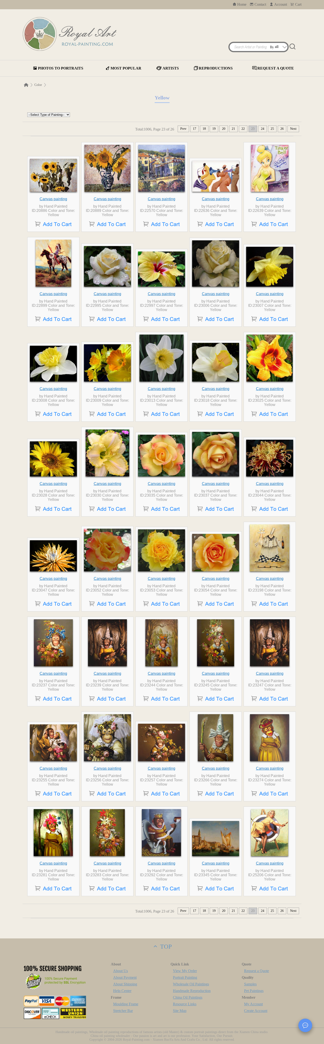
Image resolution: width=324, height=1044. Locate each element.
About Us (120, 971)
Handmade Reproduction (192, 991)
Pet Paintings (254, 991)
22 (243, 128)
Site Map (179, 1011)
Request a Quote (256, 971)
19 (214, 128)
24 (262, 128)
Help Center (122, 991)
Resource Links (184, 1004)
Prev (183, 128)
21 (233, 128)
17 (194, 128)
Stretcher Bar (123, 1011)
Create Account (255, 1011)
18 (204, 128)
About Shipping (125, 984)
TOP (165, 946)
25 (272, 128)
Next (293, 128)
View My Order (185, 971)
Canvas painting (53, 199)
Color (38, 85)
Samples (250, 984)
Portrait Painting (185, 977)
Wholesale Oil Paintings (191, 984)
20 (223, 128)
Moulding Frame (125, 1004)
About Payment (125, 977)
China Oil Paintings (187, 997)
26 (282, 128)
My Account (253, 1004)
